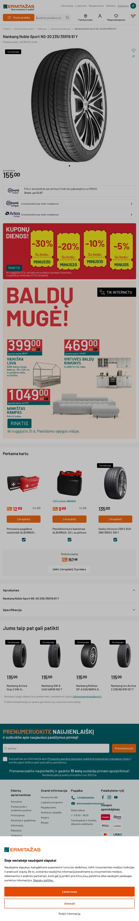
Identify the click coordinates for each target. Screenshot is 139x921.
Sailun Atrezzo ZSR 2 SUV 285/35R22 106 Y (114, 530)
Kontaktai (16, 801)
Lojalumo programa (52, 802)
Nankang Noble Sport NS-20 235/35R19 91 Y (96, 28)
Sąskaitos (123, 5)
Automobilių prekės (24, 28)
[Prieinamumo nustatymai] (133, 6)
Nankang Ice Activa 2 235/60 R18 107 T (123, 687)
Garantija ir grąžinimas (23, 820)
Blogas (45, 822)
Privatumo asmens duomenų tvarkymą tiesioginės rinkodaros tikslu (88, 758)
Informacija (67, 5)
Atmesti (69, 903)
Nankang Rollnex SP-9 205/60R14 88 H (88, 687)
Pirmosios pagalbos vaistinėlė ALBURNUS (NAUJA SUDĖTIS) (20, 531)
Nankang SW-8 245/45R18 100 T (51, 687)
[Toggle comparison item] (133, 56)
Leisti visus (69, 891)
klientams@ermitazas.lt (87, 803)
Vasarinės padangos (61, 28)
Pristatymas (18, 815)
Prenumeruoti (124, 748)
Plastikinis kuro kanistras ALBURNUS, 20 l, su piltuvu (69, 530)
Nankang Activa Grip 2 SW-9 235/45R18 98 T (17, 687)
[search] (68, 18)
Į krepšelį (23, 519)
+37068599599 (85, 797)
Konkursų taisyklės (51, 812)
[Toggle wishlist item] (133, 50)
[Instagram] (109, 797)
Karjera (45, 817)
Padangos (42, 28)
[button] (85, 17)
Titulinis (7, 28)
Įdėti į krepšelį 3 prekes (69, 569)
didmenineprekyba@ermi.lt (87, 696)
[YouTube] (116, 797)
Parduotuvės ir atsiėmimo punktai (21, 808)
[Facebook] (103, 797)
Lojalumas (81, 5)
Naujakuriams (96, 5)
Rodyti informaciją (69, 913)
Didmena (110, 5)
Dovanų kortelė (49, 797)
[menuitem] (67, 6)
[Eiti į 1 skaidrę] (69, 166)
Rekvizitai (16, 830)
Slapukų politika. (43, 880)
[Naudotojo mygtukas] (100, 16)
